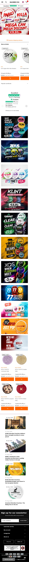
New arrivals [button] (5, 44)
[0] (26, 2)
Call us (8, 541)
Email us (19, 541)
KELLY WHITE (4, 367)
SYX (2, 66)
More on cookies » (22, 559)
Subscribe (23, 520)
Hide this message (9, 559)
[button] (2, 2)
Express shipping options (15, 40)
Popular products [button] (6, 83)
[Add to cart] (10, 78)
